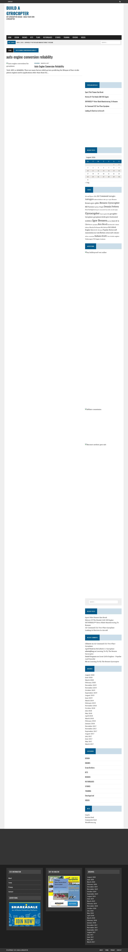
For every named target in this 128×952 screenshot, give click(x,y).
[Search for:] (103, 602)
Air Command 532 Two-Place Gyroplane (97, 106)
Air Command (102, 196)
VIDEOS (83, 37)
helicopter (106, 217)
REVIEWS (75, 37)
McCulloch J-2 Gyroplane (105, 649)
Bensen (114, 199)
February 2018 (90, 721)
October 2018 (90, 708)
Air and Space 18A (90, 196)
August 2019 (89, 695)
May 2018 (88, 713)
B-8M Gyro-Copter (107, 199)
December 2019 (90, 685)
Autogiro (112, 196)
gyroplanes (97, 217)
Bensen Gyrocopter (110, 202)
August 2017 (89, 734)
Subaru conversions (89, 236)
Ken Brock (103, 224)
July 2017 (88, 736)
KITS (31, 37)
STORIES (57, 37)
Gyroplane (89, 217)
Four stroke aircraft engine (111, 209)
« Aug (87, 182)
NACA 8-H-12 (95, 230)
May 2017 (88, 741)
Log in (87, 815)
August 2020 (89, 675)
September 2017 (91, 731)
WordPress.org (90, 822)
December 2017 (90, 726)
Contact (10, 1)
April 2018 (89, 716)
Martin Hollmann (95, 227)
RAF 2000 (97, 233)
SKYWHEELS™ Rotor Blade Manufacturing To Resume (101, 101)
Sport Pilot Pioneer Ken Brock (94, 92)
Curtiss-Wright (98, 207)
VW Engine (96, 239)
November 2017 (91, 729)
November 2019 (91, 688)
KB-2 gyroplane (94, 224)
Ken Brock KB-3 (111, 224)
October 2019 (90, 690)
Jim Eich (109, 221)
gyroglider (113, 214)
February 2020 (90, 682)
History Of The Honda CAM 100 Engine (97, 97)
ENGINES (24, 37)
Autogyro (89, 199)
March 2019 (89, 700)
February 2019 (90, 703)
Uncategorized (89, 795)
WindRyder (102, 239)
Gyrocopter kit (104, 214)
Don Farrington (90, 210)
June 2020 (88, 677)
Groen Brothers (90, 768)
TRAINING (67, 37)
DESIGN (16, 37)
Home (9, 37)
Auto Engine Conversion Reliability (49, 66)
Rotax (102, 232)
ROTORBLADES (47, 37)
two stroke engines (113, 236)
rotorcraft (109, 233)
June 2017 (88, 739)
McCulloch (104, 227)
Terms (10, 883)
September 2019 (91, 693)
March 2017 (89, 744)
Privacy (10, 887)
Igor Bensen (99, 220)
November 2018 (91, 706)
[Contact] (120, 1)
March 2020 (89, 680)
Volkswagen (89, 239)
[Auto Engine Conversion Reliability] (19, 66)
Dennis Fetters (111, 206)
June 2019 (88, 698)
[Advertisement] (84, 19)
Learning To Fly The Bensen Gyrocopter (104, 661)
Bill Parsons (89, 207)
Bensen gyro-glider (92, 203)
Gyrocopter (92, 213)
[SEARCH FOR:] (111, 42)
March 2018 (89, 718)
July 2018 (88, 711)
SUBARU (116, 233)
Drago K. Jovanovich (100, 209)
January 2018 (90, 723)
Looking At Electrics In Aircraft (94, 111)
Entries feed (89, 817)
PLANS (38, 37)
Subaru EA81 (101, 235)
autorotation (98, 199)
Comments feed (90, 820)
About (10, 878)
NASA (101, 230)
